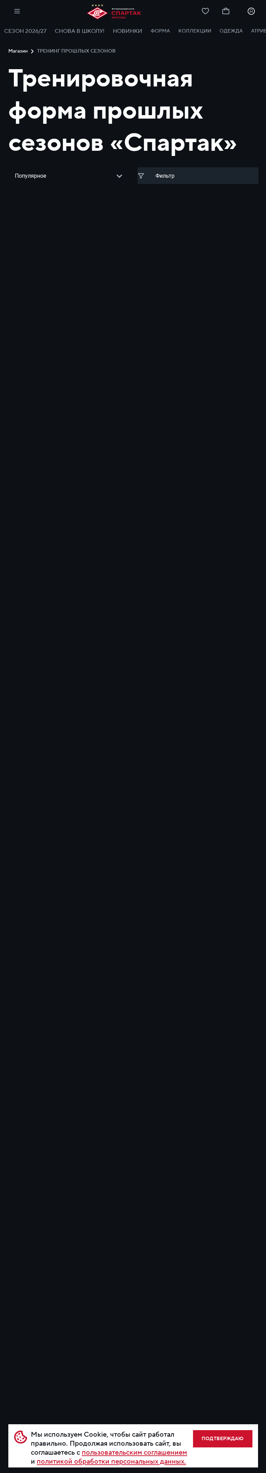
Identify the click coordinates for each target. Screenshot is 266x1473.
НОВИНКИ (127, 31)
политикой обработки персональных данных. (111, 1461)
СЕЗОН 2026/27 (25, 31)
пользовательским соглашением (134, 1452)
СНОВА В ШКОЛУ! (80, 31)
